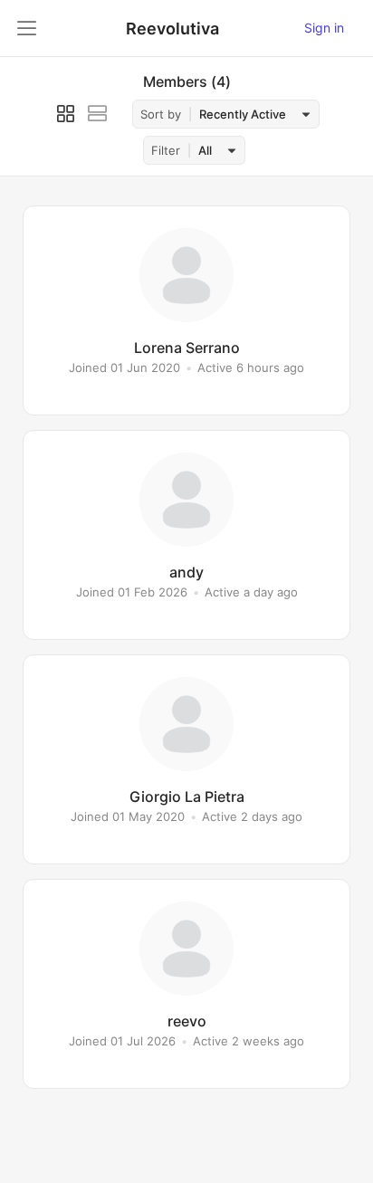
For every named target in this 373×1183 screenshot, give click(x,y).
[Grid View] (65, 114)
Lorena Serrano (187, 348)
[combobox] (251, 114)
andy (186, 572)
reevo (186, 1021)
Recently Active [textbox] (242, 114)
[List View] (97, 114)
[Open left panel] (27, 28)
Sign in (324, 27)
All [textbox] (205, 150)
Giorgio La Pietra (186, 796)
